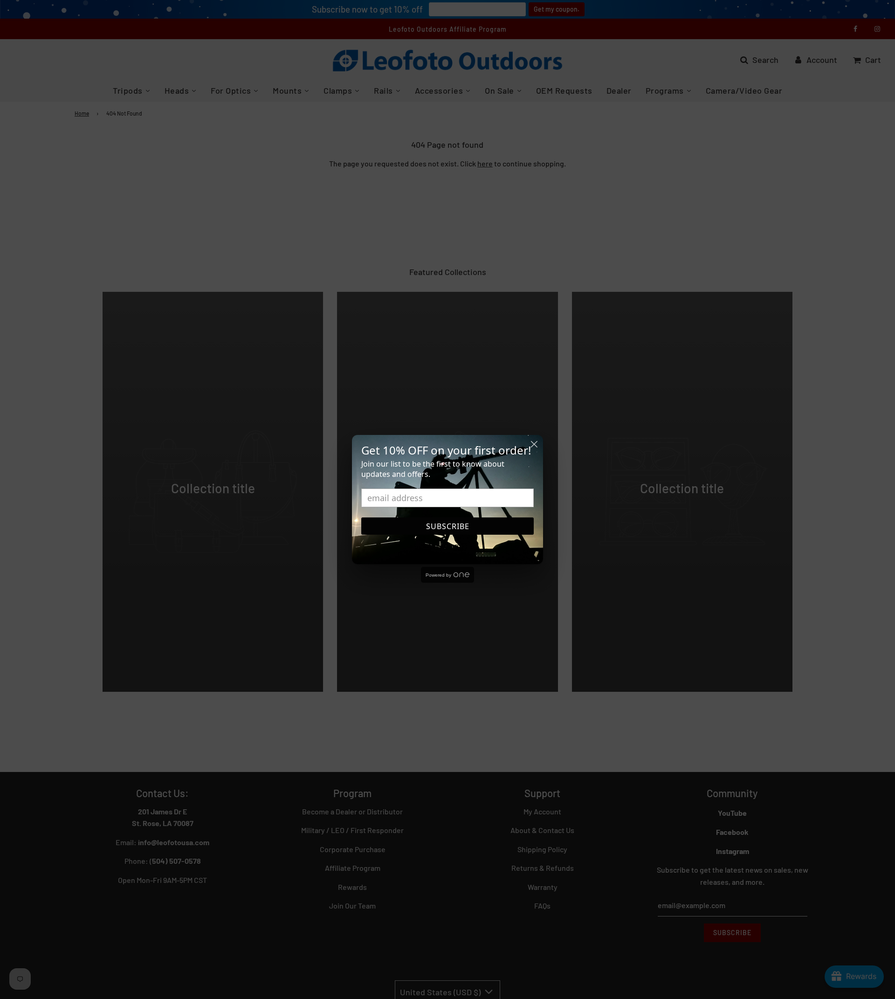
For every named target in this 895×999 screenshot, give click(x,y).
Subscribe (447, 526)
